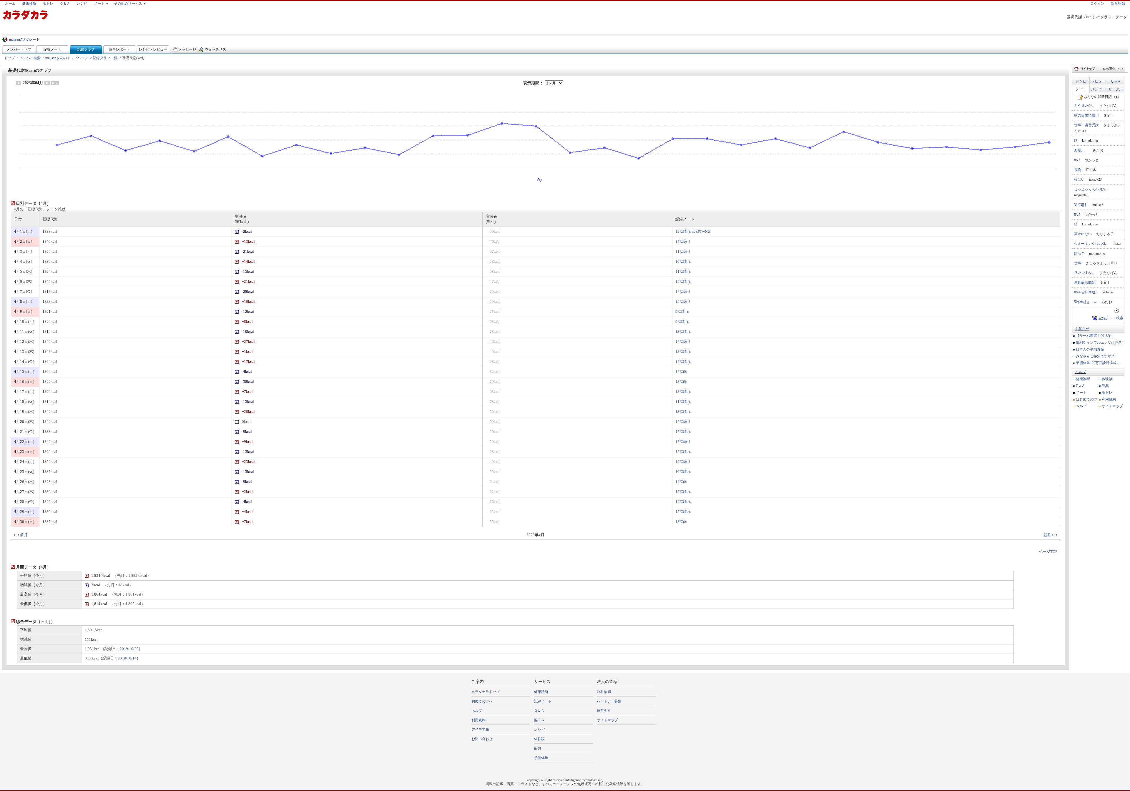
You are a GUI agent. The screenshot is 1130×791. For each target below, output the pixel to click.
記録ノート (52, 49)
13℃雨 (681, 382)
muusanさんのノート (24, 39)
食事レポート (119, 49)
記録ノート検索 (1111, 318)
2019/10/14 (127, 658)
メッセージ (187, 49)
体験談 (1107, 379)
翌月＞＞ (1051, 535)
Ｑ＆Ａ (65, 3)
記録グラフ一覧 (105, 58)
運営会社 (604, 711)
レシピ (82, 3)
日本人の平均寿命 (1090, 349)
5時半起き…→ (1085, 302)
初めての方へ (482, 701)
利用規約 (1109, 399)
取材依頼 (604, 692)
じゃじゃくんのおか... (1091, 189)
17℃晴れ (683, 432)
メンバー (1098, 89)
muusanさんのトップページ (66, 58)
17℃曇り (683, 292)
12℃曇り (683, 462)
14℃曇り (683, 242)
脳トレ (48, 3)
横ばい (1079, 179)
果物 (1077, 170)
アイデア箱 (480, 729)
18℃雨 (681, 522)
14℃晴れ (683, 362)
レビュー (1098, 81)
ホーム (10, 3)
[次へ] (1116, 97)
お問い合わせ (482, 739)
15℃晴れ (683, 282)
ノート (1081, 89)
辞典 (1105, 386)
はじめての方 (1086, 399)
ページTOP (1048, 552)
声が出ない (1083, 234)
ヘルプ (1080, 372)
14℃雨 (681, 482)
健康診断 (29, 3)
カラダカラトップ (485, 692)
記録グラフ (86, 49)
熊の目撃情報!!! (1086, 115)
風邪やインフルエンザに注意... (1100, 342)
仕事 (1077, 263)
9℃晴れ (682, 312)
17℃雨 (681, 372)
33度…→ (1081, 150)
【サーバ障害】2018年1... (1096, 336)
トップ (9, 58)
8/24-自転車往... (1086, 292)
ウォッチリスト (215, 50)
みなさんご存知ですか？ (1095, 356)
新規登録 (1118, 3)
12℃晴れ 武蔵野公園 (693, 232)
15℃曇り (683, 302)
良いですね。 (1084, 273)
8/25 (1077, 160)
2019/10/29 (129, 649)
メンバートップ (18, 49)
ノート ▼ (101, 3)
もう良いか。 (1084, 106)
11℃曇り (683, 252)
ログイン (1097, 3)
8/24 (1077, 214)
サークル (1116, 89)
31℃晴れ (1081, 205)
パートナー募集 (609, 701)
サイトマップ (1112, 406)
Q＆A (1080, 386)
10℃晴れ (683, 262)
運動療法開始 (1084, 282)
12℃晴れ (683, 492)
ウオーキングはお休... (1091, 244)
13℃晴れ (683, 332)
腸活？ (1079, 253)
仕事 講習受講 (1086, 125)
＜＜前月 (20, 535)
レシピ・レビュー (153, 49)
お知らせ (1082, 329)
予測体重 (541, 758)
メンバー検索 (30, 58)
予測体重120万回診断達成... (1097, 363)
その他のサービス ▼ (130, 3)
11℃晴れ (683, 272)
